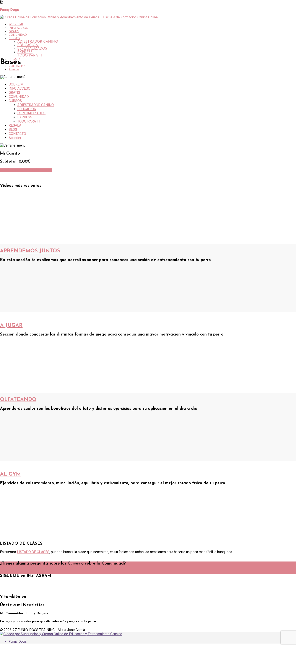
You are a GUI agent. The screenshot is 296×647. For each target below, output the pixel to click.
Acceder (14, 69)
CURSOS (14, 38)
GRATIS (14, 31)
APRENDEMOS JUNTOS (30, 251)
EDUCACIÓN (28, 45)
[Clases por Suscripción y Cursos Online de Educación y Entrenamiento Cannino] (61, 634)
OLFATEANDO (18, 399)
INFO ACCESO (18, 28)
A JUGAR (11, 325)
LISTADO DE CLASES (33, 552)
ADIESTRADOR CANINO (37, 42)
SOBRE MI (16, 24)
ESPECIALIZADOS (32, 48)
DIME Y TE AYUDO (16, 572)
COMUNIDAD (18, 35)
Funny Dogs (18, 641)
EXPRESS (25, 52)
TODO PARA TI (29, 55)
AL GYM (10, 474)
